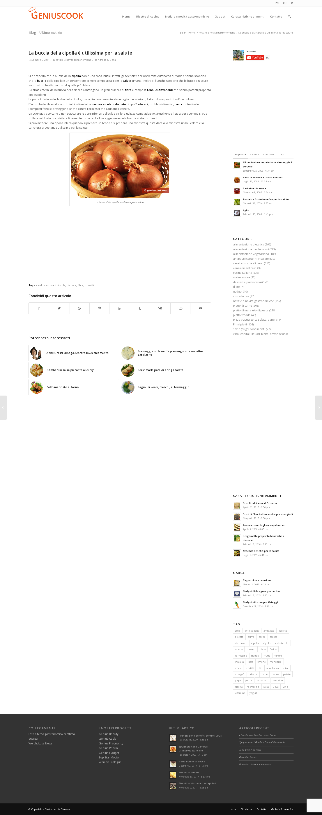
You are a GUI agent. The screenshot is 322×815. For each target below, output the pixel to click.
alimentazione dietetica (248, 244)
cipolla (61, 285)
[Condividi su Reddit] (181, 308)
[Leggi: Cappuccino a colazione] (237, 583)
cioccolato (241, 643)
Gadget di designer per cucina (261, 591)
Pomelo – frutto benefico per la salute (266, 199)
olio (260, 668)
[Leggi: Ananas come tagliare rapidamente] (237, 527)
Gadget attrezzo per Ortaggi (260, 602)
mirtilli (250, 668)
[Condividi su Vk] (160, 308)
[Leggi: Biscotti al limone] (173, 775)
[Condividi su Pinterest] (100, 308)
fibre (80, 285)
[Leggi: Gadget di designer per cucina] (237, 594)
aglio (238, 630)
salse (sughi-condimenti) (249, 329)
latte (250, 661)
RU (285, 3)
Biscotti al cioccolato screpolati (197, 783)
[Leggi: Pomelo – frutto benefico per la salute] (237, 202)
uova (276, 686)
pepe (238, 680)
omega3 (239, 674)
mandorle (275, 661)
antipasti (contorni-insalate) (251, 259)
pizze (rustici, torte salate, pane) (254, 319)
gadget (237, 291)
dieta (263, 649)
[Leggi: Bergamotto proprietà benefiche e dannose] (237, 538)
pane (265, 674)
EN (277, 3)
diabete (71, 285)
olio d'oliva (272, 668)
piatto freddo (242, 315)
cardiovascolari (46, 285)
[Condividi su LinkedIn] (120, 308)
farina (273, 649)
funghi (278, 655)
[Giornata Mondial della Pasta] (3, 408)
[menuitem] (277, 3)
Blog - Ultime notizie (45, 32)
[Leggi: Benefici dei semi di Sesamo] (237, 506)
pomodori (262, 680)
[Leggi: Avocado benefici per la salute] (237, 553)
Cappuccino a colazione (257, 580)
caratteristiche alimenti (248, 263)
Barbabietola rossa (254, 188)
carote (273, 636)
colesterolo (281, 643)
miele (238, 668)
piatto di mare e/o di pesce (251, 310)
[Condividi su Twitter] (59, 308)
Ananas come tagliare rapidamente (264, 525)
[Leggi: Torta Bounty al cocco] (173, 764)
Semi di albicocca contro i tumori (263, 177)
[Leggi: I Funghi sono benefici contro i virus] (173, 738)
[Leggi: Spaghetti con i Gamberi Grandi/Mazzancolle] (173, 749)
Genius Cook (107, 738)
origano (253, 674)
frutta (267, 655)
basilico (282, 630)
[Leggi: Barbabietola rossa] (237, 191)
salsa (266, 686)
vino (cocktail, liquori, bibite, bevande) (258, 334)
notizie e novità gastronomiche (73, 59)
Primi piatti (240, 324)
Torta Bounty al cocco (192, 761)
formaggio (241, 655)
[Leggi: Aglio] (237, 213)
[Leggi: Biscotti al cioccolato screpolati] (173, 786)
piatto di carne (242, 305)
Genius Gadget (109, 753)
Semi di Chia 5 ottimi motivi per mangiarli (268, 514)
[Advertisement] (120, 68)
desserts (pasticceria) (247, 282)
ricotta (239, 686)
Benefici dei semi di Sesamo (260, 503)
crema (239, 649)
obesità (89, 285)
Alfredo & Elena (107, 59)
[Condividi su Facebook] (39, 308)
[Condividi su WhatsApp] (79, 308)
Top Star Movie (109, 757)
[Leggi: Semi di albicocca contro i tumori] (237, 180)
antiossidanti (252, 630)
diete (236, 287)
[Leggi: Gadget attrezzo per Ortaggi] (237, 605)
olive (286, 668)
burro (251, 636)
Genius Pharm (108, 748)
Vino (285, 686)
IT (292, 3)
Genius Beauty (109, 734)
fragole (255, 655)
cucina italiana (242, 273)
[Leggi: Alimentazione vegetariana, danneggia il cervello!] (237, 165)
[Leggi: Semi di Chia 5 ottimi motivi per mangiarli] (237, 516)
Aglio (246, 210)
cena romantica (243, 268)
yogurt (253, 692)
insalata (239, 661)
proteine (277, 680)
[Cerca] (289, 16)
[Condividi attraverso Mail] (201, 308)
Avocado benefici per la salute (261, 550)
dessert (251, 649)
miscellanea (241, 296)
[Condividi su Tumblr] (140, 308)
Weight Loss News (40, 743)
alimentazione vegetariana (251, 254)
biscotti (239, 636)
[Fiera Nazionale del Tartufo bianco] (318, 408)
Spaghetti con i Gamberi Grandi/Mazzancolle (262, 742)
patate (287, 674)
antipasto (269, 630)
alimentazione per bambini (251, 249)
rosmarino (253, 686)
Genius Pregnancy (111, 743)
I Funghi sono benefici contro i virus (200, 735)
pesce (248, 680)
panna (275, 674)
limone (261, 661)
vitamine (240, 692)
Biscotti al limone (189, 772)
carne (262, 636)
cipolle (267, 643)
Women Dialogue (110, 762)
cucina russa (241, 277)
